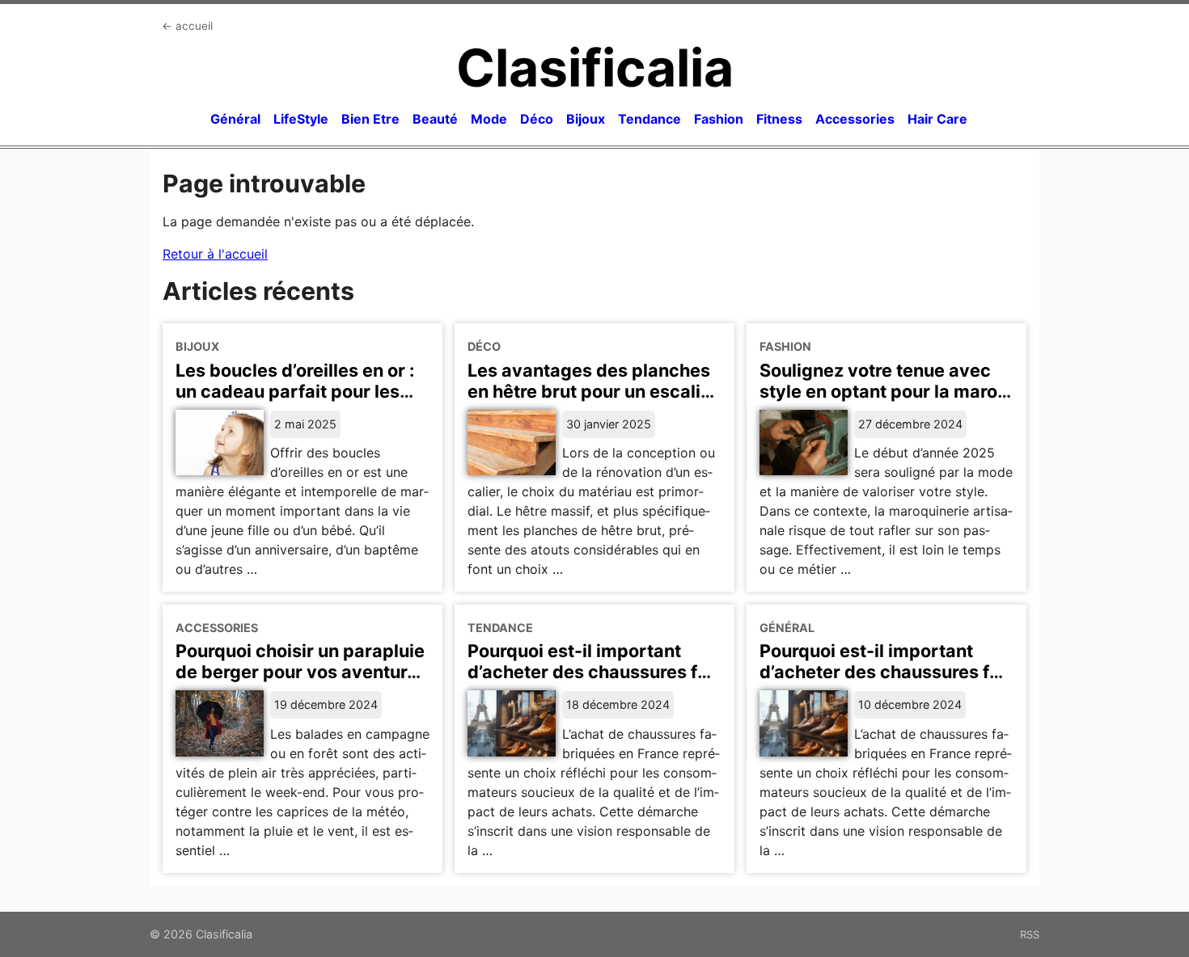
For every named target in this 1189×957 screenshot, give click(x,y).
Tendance (649, 119)
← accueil (187, 25)
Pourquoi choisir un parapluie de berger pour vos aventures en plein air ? (301, 671)
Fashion (718, 119)
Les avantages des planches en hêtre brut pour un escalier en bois (593, 391)
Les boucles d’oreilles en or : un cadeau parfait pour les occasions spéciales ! (295, 391)
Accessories (855, 119)
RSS (1029, 934)
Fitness (779, 119)
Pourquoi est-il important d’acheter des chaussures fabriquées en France (592, 671)
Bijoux (585, 119)
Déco (536, 119)
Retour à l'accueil (215, 254)
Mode (489, 119)
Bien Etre (370, 119)
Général (235, 119)
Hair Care (937, 119)
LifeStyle (300, 119)
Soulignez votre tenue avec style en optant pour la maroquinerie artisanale (882, 391)
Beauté (435, 119)
